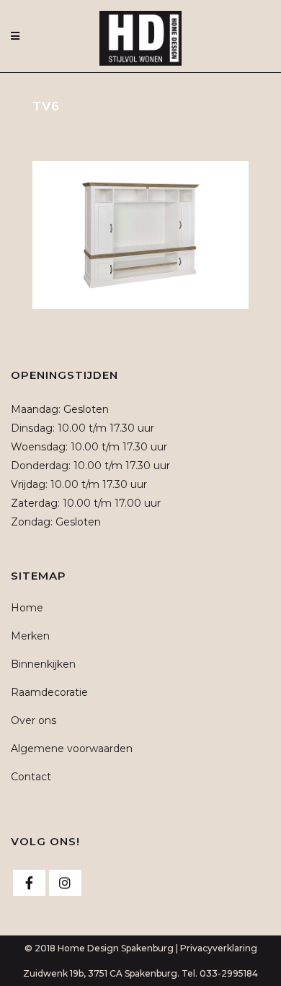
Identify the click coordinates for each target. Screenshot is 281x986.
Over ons (33, 720)
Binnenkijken (43, 664)
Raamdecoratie (49, 692)
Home (27, 607)
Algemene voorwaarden (72, 748)
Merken (30, 635)
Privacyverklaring (218, 948)
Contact (31, 776)
